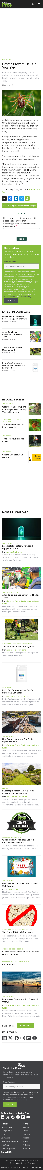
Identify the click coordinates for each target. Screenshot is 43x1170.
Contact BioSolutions (16, 650)
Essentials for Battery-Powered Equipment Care (14, 317)
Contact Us (9, 1161)
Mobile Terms (9, 297)
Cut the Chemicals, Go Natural (12, 456)
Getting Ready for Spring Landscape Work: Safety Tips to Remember (14, 409)
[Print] (4, 198)
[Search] (33, 4)
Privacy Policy (25, 297)
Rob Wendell (8, 964)
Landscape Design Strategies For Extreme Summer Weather (18, 792)
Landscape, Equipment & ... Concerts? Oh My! (20, 1000)
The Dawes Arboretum (17, 797)
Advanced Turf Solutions (18, 696)
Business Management (11, 837)
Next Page (25, 1026)
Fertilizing (7, 687)
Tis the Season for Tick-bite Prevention (13, 426)
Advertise (20, 1161)
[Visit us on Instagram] (23, 1038)
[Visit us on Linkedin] (4, 1038)
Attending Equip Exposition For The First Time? (13, 334)
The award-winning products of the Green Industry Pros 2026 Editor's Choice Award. (20, 847)
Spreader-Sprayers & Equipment (15, 962)
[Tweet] (21, 198)
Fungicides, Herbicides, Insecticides (11, 421)
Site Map (31, 1163)
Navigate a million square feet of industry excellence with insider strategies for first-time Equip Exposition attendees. (19, 609)
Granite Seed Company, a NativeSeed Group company (20, 952)
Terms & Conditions (18, 1163)
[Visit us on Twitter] (10, 1038)
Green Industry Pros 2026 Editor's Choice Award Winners (18, 841)
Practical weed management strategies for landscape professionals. (20, 654)
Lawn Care (7, 60)
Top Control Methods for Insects (17, 932)
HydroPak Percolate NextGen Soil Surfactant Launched (13, 365)
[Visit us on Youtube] (34, 1038)
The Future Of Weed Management (12, 348)
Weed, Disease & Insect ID (12, 949)
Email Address (10, 262)
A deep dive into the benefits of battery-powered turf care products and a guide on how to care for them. (20, 557)
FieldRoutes (12, 889)
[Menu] (38, 4)
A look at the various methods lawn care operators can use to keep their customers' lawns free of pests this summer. (20, 938)
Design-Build (7, 404)
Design (5, 788)
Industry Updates (10, 592)
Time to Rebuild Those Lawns (13, 440)
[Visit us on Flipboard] (28, 1038)
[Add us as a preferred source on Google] (27, 198)
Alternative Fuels (10, 543)
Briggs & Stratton (14, 552)
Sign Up (11, 301)
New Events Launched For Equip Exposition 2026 (17, 740)
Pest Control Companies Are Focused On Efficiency (20, 884)
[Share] (10, 198)
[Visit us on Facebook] (17, 1038)
